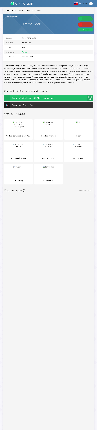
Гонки (24, 52)
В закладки (86, 30)
